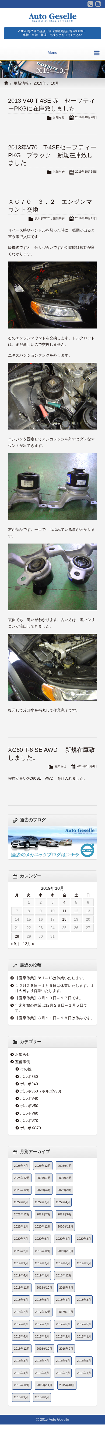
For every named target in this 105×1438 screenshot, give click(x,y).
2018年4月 (63, 1299)
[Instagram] (98, 4)
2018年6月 (21, 1299)
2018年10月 (44, 1287)
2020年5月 (42, 1238)
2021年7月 (44, 1214)
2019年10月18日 (86, 171)
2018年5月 (42, 1299)
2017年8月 (21, 1324)
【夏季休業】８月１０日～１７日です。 (49, 998)
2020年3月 (84, 1238)
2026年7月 (21, 1165)
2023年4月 (44, 1190)
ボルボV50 (29, 1106)
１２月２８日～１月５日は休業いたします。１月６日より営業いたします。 (54, 988)
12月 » (28, 943)
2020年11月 (65, 1226)
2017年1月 (84, 1336)
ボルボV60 (29, 1113)
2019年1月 (42, 1275)
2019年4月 (21, 1275)
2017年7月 (42, 1324)
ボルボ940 (29, 1084)
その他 (26, 1069)
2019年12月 (43, 1251)
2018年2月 (21, 1311)
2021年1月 (21, 1226)
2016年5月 (84, 1360)
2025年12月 (43, 1165)
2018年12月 (64, 1275)
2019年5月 (84, 1263)
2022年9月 (65, 1190)
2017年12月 (43, 1311)
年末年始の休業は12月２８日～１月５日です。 (51, 1008)
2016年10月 (44, 1348)
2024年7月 (44, 1177)
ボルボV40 (29, 1098)
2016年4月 (21, 1373)
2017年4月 (21, 1336)
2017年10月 (65, 1311)
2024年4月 (65, 1177)
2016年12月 (22, 1348)
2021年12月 (22, 1214)
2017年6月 (63, 1324)
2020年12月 (43, 1226)
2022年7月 (42, 1202)
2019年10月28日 (86, 117)
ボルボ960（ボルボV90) (40, 1091)
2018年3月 (84, 1299)
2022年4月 (63, 1202)
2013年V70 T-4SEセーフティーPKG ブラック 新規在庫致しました (52, 155)
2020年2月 (21, 1251)
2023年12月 (22, 1190)
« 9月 (15, 943)
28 (17, 936)
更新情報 (21, 83)
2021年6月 (65, 1214)
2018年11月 (22, 1287)
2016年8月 (21, 1360)
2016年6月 (63, 1360)
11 (64, 911)
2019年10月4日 (87, 766)
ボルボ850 (29, 1076)
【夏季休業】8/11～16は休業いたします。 (51, 978)
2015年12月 (22, 1385)
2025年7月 (65, 1165)
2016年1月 (84, 1373)
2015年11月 (44, 1385)
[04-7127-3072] (90, 4)
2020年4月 (63, 1238)
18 (64, 919)
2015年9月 (21, 1397)
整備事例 (59, 218)
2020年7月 (21, 1238)
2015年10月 (67, 1385)
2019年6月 (63, 1263)
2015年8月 (42, 1397)
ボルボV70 (29, 1120)
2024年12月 (22, 1177)
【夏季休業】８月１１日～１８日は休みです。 (54, 1018)
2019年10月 (65, 1251)
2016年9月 (66, 1348)
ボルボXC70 (42, 218)
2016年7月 (42, 1360)
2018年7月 (66, 1287)
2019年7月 (42, 1263)
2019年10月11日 (86, 218)
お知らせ (59, 117)
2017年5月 (84, 1324)
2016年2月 (63, 1373)
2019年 (40, 83)
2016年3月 (42, 1373)
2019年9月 (21, 1263)
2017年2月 (63, 1336)
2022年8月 (21, 1202)
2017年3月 (42, 1336)
